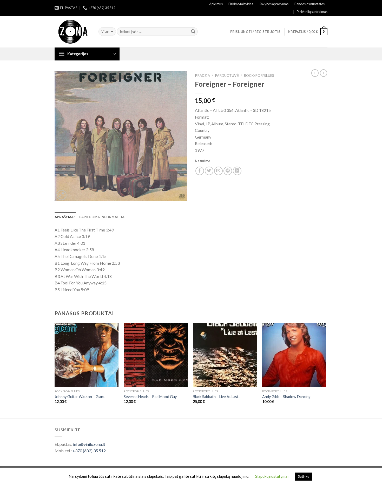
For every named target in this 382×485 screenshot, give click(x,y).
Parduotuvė (227, 75)
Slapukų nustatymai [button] (271, 476)
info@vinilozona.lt (89, 444)
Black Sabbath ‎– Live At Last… (217, 396)
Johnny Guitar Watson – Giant (80, 396)
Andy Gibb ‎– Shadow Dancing (286, 396)
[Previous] (55, 370)
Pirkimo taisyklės (240, 4)
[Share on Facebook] (199, 171)
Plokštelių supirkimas (312, 12)
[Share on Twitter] (209, 171)
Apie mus (216, 4)
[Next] (326, 370)
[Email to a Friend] (218, 171)
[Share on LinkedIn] (237, 171)
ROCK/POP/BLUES (259, 75)
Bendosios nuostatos (309, 4)
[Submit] (193, 31)
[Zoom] (61, 195)
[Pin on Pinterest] (227, 171)
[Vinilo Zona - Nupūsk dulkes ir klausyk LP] (73, 32)
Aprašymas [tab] (65, 217)
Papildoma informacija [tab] (101, 217)
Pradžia (202, 75)
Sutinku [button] (303, 476)
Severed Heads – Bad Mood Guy (150, 396)
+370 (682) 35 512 (89, 450)
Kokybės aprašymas (273, 4)
